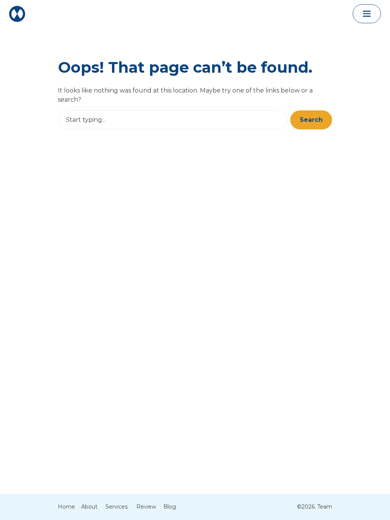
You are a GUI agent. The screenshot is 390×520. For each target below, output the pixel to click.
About (89, 506)
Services (116, 506)
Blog (169, 506)
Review (146, 506)
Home (66, 506)
